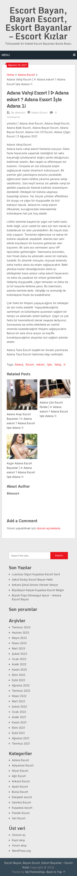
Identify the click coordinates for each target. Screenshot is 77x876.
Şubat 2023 (19, 653)
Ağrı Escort (19, 776)
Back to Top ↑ (55, 871)
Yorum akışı (19, 845)
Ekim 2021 (18, 727)
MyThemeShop (35, 871)
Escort (30, 364)
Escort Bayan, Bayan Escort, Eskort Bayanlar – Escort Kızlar (38, 23)
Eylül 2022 (18, 680)
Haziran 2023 (20, 632)
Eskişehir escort (22, 797)
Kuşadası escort (22, 807)
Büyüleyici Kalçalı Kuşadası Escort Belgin (38, 590)
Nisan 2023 (19, 643)
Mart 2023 (18, 648)
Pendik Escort (21, 813)
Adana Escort (26, 74)
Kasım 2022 (19, 669)
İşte (49, 364)
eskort (40, 364)
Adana (19, 364)
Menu (6, 55)
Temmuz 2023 (21, 627)
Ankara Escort (21, 781)
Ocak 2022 (19, 711)
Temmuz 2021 (21, 743)
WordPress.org (21, 850)
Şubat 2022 (19, 706)
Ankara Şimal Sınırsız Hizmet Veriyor (35, 584)
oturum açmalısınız (48, 528)
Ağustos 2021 (20, 738)
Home (10, 74)
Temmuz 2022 (21, 690)
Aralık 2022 (19, 664)
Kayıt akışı (18, 840)
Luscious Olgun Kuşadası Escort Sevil (36, 574)
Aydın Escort (20, 786)
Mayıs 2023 (19, 637)
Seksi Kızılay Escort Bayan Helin (32, 579)
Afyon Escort (20, 770)
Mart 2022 (18, 701)
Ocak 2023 (19, 659)
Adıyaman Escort (23, 765)
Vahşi (57, 364)
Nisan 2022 (19, 696)
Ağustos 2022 (21, 685)
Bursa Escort (20, 791)
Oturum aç (18, 834)
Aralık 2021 (19, 717)
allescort (20, 112)
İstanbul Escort (21, 802)
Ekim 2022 (18, 674)
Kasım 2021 (19, 722)
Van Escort (18, 818)
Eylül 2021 (18, 733)
